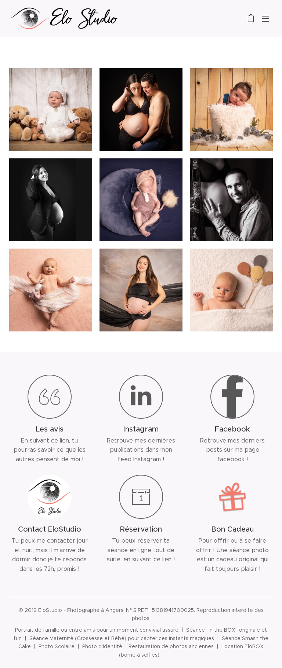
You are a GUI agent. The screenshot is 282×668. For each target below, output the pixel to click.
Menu (265, 18)
